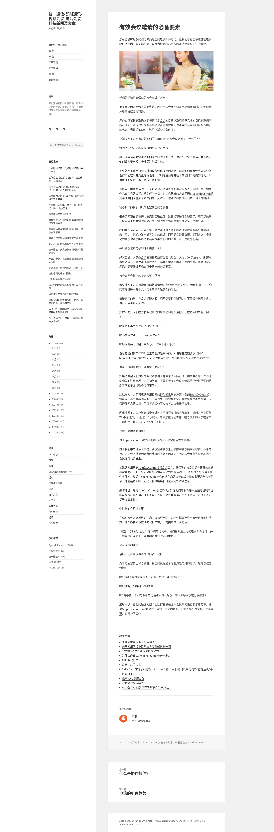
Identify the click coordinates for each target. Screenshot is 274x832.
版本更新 (53, 506)
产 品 (51, 56)
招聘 (51, 488)
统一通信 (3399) (57, 556)
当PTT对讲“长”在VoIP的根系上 (64, 294)
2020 (54, 421)
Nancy (149, 742)
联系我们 (53, 80)
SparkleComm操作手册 (61, 471)
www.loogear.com (129, 824)
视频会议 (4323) (57, 550)
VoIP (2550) (55, 562)
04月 (54, 370)
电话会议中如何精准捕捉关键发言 (66, 238)
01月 (54, 388)
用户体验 (53, 511)
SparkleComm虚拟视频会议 (142, 440)
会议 (203, 44)
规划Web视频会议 (133, 678)
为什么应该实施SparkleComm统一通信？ (147, 656)
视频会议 (182, 742)
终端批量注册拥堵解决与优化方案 (66, 267)
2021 (54, 415)
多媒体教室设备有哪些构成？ (139, 642)
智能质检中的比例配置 (60, 214)
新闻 (51, 466)
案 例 (51, 74)
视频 (51, 517)
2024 (54, 399)
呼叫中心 (53, 454)
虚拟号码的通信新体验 (60, 273)
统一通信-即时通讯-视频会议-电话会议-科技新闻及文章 (65, 18)
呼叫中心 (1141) (57, 568)
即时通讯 (165, 394)
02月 (54, 382)
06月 (54, 359)
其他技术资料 (55, 483)
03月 (54, 376)
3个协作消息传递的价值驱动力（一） (144, 651)
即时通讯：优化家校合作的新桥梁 (66, 243)
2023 (54, 404)
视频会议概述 (130, 660)
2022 (54, 410)
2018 (54, 432)
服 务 (51, 50)
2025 (54, 393)
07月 (54, 353)
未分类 (52, 500)
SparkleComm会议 (150, 490)
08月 (54, 348)
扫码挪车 (53, 523)
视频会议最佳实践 (133, 683)
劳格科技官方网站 (58, 44)
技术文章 (53, 494)
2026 (54, 343)
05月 (54, 365)
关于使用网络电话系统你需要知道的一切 (146, 646)
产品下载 (53, 62)
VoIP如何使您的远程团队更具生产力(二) (146, 688)
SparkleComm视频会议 (133, 358)
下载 (51, 460)
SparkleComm (199, 394)
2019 (54, 426)
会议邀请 (127, 157)
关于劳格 (53, 68)
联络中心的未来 (131, 665)
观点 (51, 477)
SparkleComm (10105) (61, 545)
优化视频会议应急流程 (60, 279)
